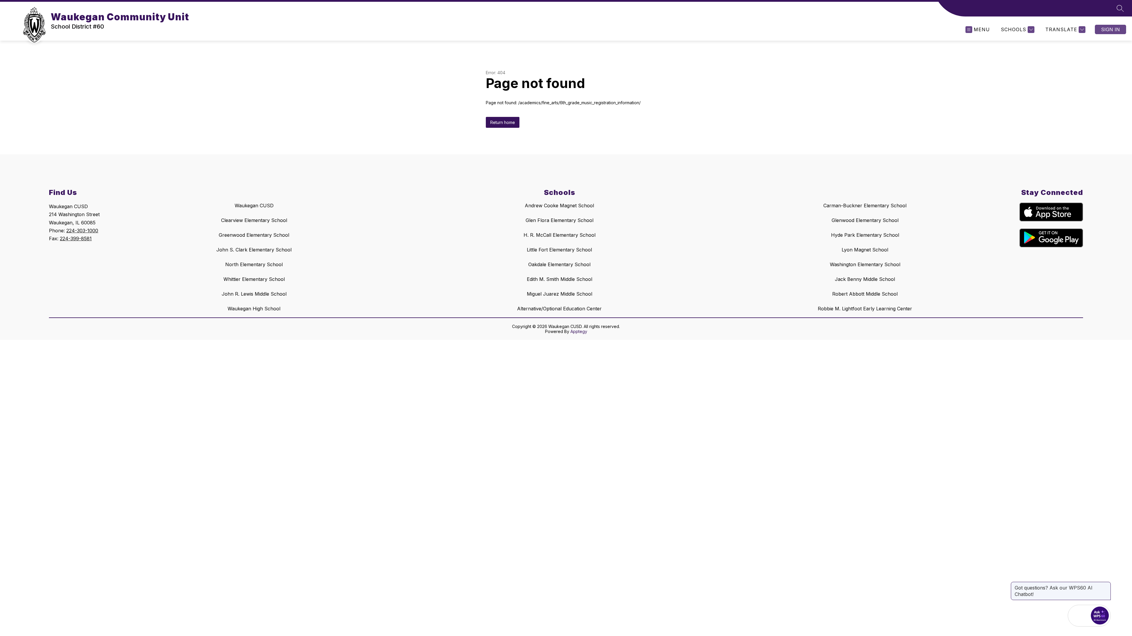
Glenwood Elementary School (865, 220)
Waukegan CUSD (254, 205)
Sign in (1110, 29)
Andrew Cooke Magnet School (559, 205)
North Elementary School (254, 264)
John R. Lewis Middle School (254, 294)
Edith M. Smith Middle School (559, 279)
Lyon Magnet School (865, 250)
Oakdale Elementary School (559, 264)
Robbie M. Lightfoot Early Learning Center (865, 309)
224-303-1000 (82, 230)
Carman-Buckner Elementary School (864, 205)
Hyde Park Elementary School (865, 235)
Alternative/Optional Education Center (559, 309)
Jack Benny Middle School (865, 279)
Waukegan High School (254, 309)
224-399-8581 (76, 238)
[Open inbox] (1078, 615)
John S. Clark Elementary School (254, 250)
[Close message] (1106, 584)
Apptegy (578, 331)
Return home (502, 122)
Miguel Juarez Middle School (559, 294)
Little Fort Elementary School (559, 250)
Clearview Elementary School (254, 220)
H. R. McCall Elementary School (559, 235)
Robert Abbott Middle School (865, 294)
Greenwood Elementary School (254, 235)
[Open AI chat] (1099, 615)
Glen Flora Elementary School (559, 220)
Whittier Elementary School (254, 279)
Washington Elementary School (865, 264)
